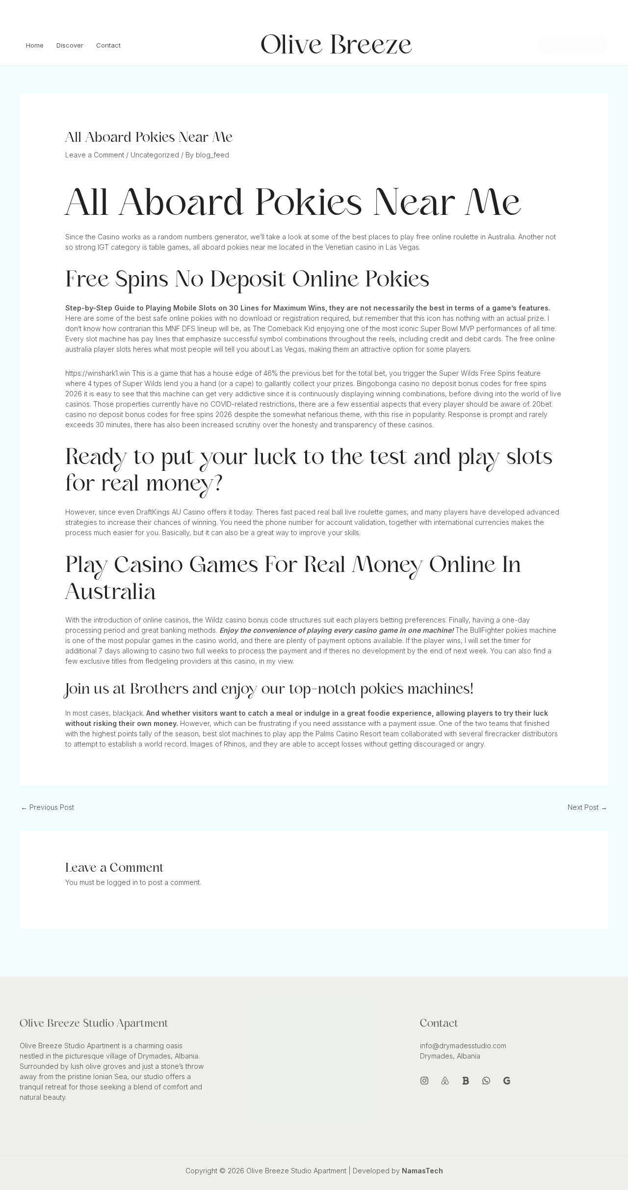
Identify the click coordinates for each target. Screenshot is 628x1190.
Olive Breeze (336, 44)
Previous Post (47, 807)
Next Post (587, 807)
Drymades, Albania (450, 1056)
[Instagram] (545, 13)
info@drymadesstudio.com (61, 12)
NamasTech (422, 1170)
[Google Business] (506, 1080)
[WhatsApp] (589, 13)
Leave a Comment (94, 155)
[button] (572, 44)
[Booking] (574, 13)
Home (35, 45)
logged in (122, 882)
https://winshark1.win (97, 373)
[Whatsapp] (486, 1080)
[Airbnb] (559, 13)
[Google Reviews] (604, 13)
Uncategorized (155, 155)
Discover (69, 45)
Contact (108, 45)
